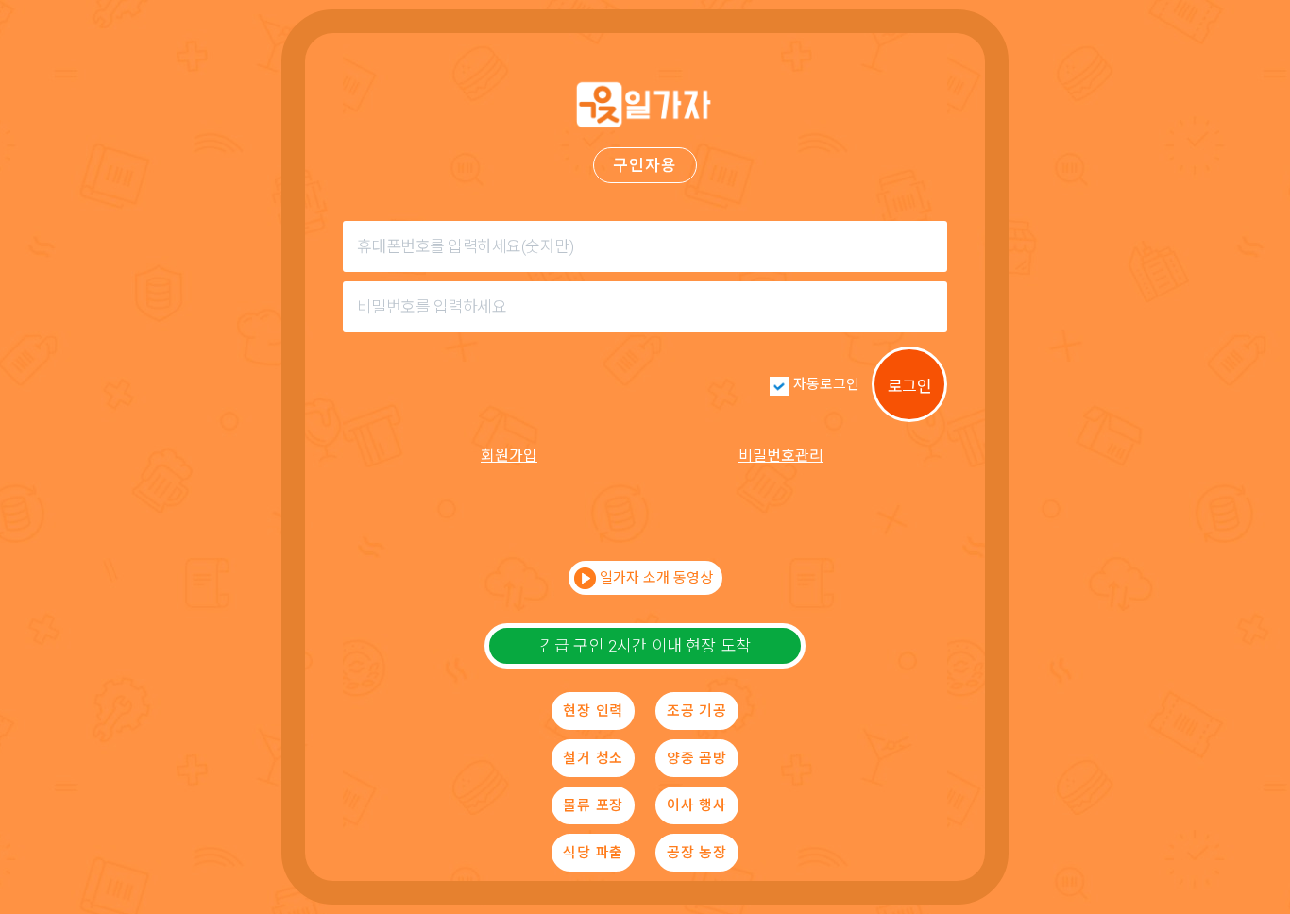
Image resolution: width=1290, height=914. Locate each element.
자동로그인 (826, 384)
